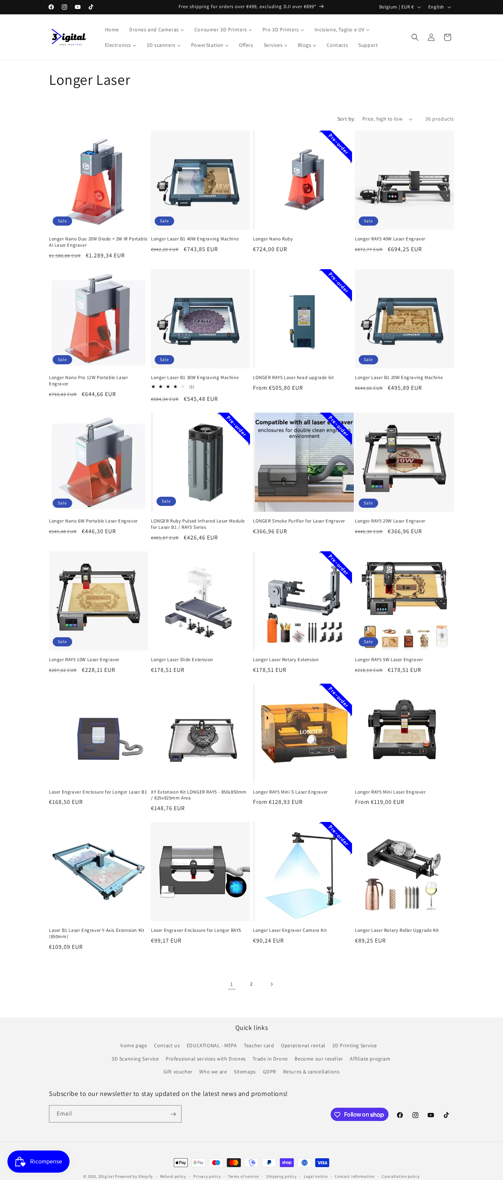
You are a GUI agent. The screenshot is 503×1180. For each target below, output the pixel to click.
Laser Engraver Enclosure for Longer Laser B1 (98, 792)
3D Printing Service (354, 1045)
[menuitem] (112, 29)
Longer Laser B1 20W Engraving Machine (399, 378)
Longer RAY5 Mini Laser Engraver (390, 792)
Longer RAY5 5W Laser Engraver (389, 660)
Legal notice (315, 1176)
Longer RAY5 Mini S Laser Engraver (290, 792)
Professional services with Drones (206, 1058)
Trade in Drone (270, 1058)
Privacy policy (207, 1176)
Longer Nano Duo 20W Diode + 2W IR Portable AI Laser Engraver (98, 242)
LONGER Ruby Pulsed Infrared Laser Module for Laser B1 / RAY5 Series (198, 524)
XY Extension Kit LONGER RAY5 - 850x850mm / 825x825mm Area (199, 795)
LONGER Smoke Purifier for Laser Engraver (299, 521)
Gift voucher (178, 1071)
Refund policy (173, 1176)
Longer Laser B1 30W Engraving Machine (195, 378)
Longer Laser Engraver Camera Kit (290, 930)
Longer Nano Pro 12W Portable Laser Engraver (88, 381)
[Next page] (271, 984)
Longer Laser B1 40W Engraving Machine (195, 239)
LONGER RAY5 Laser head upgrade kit (293, 378)
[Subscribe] (173, 1114)
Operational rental (303, 1045)
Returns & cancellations (311, 1071)
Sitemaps (245, 1071)
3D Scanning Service (135, 1058)
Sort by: (346, 118)
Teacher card (259, 1045)
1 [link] (231, 984)
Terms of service (243, 1176)
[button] (415, 37)
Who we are (213, 1071)
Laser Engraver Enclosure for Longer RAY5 (196, 930)
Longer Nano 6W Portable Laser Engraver (93, 521)
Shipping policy (281, 1176)
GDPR (269, 1071)
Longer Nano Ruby (273, 239)
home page (133, 1045)
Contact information (354, 1176)
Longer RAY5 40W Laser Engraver (390, 239)
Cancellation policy (400, 1176)
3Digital (106, 1176)
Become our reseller (319, 1058)
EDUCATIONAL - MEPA (212, 1045)
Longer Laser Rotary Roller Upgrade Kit (397, 930)
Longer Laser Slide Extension (182, 660)
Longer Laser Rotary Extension (286, 660)
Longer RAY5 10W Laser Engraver (84, 660)
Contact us (167, 1045)
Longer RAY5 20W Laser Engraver (390, 521)
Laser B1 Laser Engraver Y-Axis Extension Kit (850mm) (96, 933)
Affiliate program (370, 1058)
